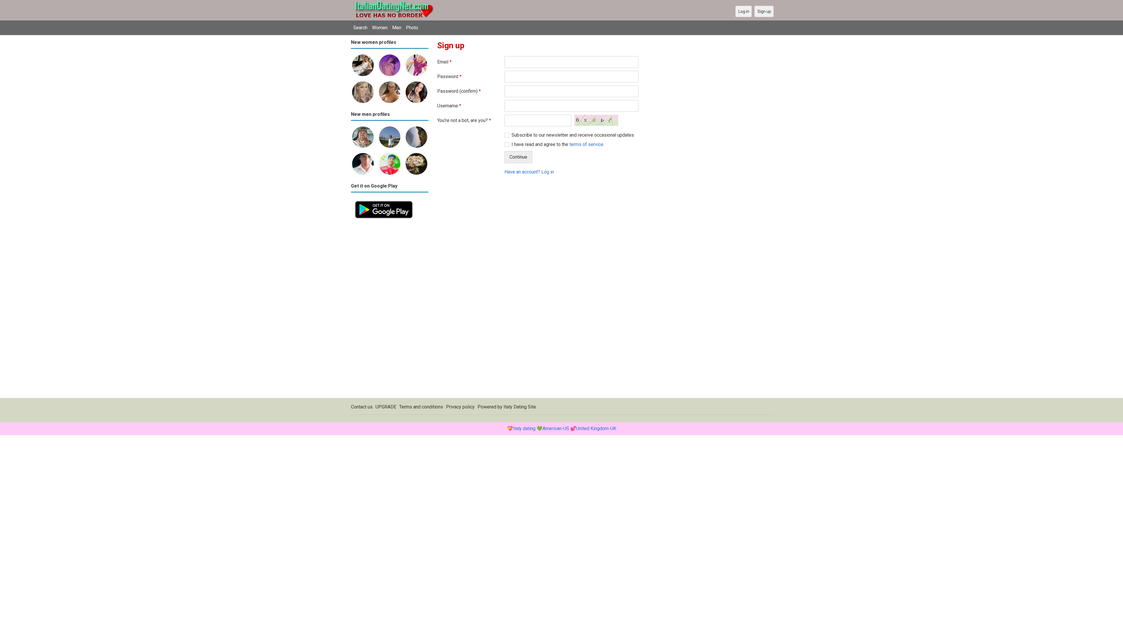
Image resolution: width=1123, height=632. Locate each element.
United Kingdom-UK (596, 428)
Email (444, 62)
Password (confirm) (459, 91)
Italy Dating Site (520, 407)
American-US (555, 428)
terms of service (586, 144)
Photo (412, 27)
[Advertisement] (389, 310)
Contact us (362, 407)
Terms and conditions (421, 407)
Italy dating (524, 428)
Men (396, 27)
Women (379, 27)
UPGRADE (386, 407)
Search (360, 27)
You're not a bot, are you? (464, 120)
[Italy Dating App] (384, 200)
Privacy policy (460, 407)
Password (449, 76)
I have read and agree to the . (557, 144)
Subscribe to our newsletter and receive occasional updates (572, 135)
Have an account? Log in (529, 172)
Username (449, 106)
